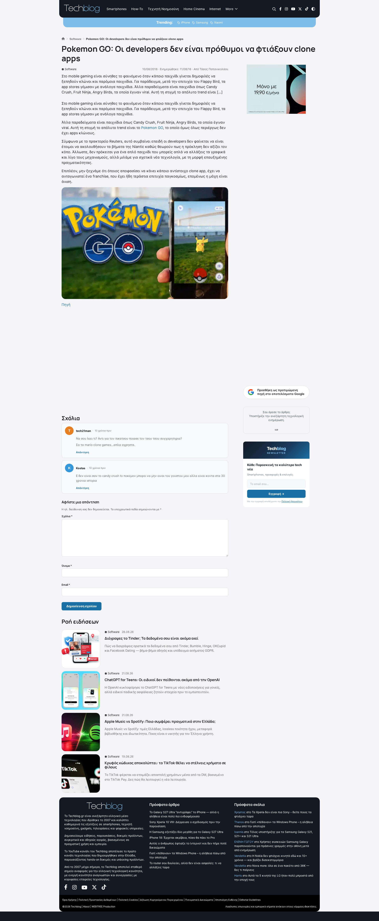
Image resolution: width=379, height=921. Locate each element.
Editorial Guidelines (250, 899)
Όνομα (67, 565)
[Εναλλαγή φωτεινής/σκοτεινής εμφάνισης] (313, 8)
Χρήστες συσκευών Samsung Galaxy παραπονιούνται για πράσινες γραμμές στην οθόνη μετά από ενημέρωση (271, 846)
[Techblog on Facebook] (280, 9)
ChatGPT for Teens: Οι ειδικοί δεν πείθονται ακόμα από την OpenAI (162, 679)
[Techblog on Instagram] (286, 9)
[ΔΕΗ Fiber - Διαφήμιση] (276, 89)
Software (70, 69)
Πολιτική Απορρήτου (291, 501)
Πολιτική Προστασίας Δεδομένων (97, 899)
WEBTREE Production (103, 906)
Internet (215, 9)
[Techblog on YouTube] (293, 9)
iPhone (185, 22)
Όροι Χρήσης (69, 899)
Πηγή (66, 305)
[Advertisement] (145, 360)
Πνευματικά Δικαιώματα (199, 899)
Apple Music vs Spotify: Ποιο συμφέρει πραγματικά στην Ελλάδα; (160, 721)
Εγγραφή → (276, 493)
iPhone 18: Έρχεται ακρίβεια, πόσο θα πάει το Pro (182, 837)
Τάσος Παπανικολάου (214, 69)
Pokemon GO (152, 128)
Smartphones (117, 9)
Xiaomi (218, 22)
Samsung (202, 22)
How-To (137, 9)
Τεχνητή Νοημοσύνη (163, 9)
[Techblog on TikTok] (306, 9)
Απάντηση (82, 452)
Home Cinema (194, 9)
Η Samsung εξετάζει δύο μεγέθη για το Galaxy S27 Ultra (186, 832)
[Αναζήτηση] (274, 9)
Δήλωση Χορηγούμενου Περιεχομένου (161, 899)
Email (66, 584)
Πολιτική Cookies (128, 899)
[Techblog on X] (300, 9)
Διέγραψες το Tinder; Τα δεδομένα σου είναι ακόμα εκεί (151, 638)
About (86, 906)
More (229, 9)
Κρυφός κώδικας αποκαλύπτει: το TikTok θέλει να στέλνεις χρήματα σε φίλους (165, 765)
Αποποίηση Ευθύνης (226, 899)
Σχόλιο (67, 516)
